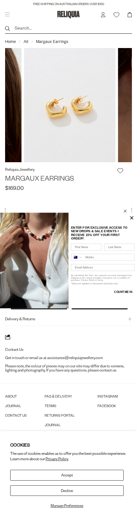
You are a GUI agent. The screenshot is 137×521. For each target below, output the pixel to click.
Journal (13, 405)
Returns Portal (60, 415)
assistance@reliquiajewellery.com (75, 357)
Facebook (106, 405)
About (11, 396)
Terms (50, 405)
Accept (67, 475)
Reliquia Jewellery (20, 169)
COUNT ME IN (123, 292)
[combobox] (77, 257)
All (26, 41)
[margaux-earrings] (68, 105)
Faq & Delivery (58, 396)
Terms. (100, 280)
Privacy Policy (57, 458)
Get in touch (15, 357)
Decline (67, 490)
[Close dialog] (125, 211)
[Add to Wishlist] (120, 170)
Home (10, 41)
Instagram (107, 396)
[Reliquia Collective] (68, 14)
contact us (107, 370)
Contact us (16, 415)
